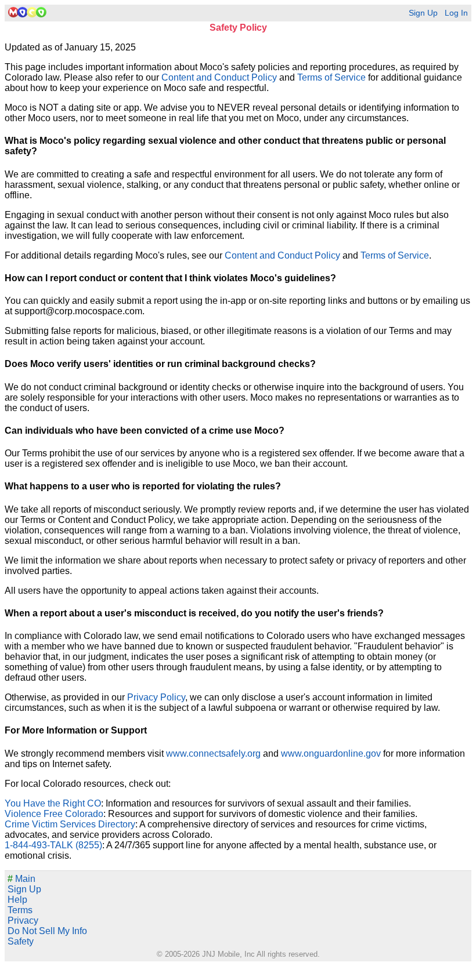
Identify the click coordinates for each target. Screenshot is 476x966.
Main (21, 879)
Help (17, 900)
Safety (21, 941)
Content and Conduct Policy (219, 77)
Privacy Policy (156, 697)
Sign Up (423, 13)
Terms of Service (331, 77)
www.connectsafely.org (213, 753)
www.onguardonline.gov (331, 753)
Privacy (23, 920)
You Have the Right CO (53, 803)
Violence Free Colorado (54, 814)
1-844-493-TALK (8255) (53, 845)
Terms (20, 910)
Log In (456, 13)
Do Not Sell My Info (47, 931)
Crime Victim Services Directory (70, 824)
